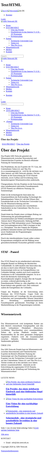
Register (9, 15)
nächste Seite (6, 430)
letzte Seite (15, 430)
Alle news (5, 434)
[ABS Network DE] (9, 21)
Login (3, 19)
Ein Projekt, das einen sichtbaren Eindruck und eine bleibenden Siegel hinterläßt (24, 391)
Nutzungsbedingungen (9, 451)
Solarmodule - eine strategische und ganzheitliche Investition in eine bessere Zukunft (23, 420)
